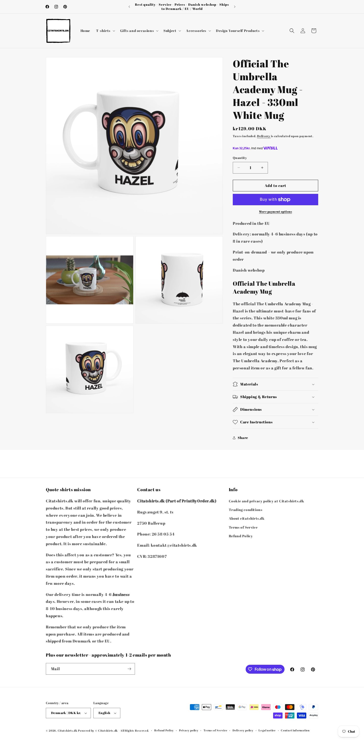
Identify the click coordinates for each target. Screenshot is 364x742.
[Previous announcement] (129, 6)
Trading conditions (245, 509)
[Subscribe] (129, 669)
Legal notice (267, 730)
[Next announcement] (234, 6)
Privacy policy (189, 730)
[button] (105, 31)
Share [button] (243, 437)
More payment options (275, 211)
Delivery (264, 136)
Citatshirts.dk (68, 730)
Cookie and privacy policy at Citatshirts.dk (266, 501)
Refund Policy (241, 536)
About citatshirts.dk (247, 518)
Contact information (295, 730)
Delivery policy (243, 730)
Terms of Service (243, 527)
